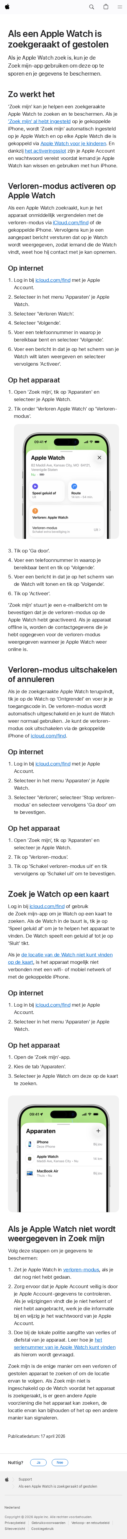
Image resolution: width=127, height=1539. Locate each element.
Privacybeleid (15, 1523)
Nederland (12, 1507)
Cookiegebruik (42, 1529)
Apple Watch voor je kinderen (73, 143)
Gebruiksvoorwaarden (48, 1523)
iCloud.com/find (70, 222)
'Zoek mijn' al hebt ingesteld (39, 121)
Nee (60, 1463)
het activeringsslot (45, 151)
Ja (38, 1463)
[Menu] (120, 7)
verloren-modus (81, 1270)
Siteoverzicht (15, 1529)
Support (25, 1479)
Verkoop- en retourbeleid (90, 1523)
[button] (91, 7)
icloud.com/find (52, 280)
